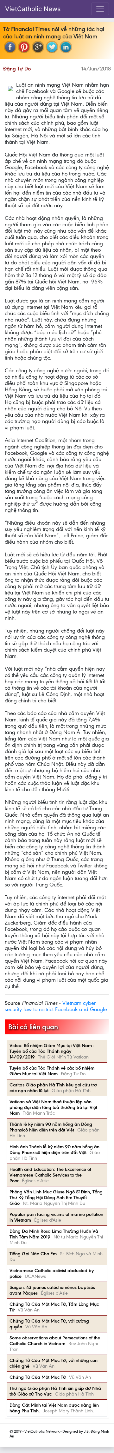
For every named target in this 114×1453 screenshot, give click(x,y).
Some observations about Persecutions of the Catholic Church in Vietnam (55, 1340)
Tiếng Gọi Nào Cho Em (33, 1254)
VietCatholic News (32, 9)
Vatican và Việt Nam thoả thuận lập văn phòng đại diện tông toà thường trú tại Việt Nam (53, 1107)
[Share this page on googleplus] (38, 47)
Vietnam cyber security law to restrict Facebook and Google (56, 1006)
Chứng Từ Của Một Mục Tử (38, 1377)
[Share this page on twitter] (52, 47)
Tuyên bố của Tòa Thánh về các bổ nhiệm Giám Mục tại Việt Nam (52, 1071)
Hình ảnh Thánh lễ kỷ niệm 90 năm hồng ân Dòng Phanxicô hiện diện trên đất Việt (54, 1149)
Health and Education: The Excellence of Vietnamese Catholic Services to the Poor (50, 1175)
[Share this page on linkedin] (66, 47)
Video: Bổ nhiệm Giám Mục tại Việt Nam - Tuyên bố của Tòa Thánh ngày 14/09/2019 (52, 1051)
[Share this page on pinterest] (24, 47)
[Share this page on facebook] (10, 47)
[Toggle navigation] (100, 9)
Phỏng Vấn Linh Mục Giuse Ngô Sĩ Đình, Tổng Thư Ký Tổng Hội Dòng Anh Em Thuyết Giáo (56, 1197)
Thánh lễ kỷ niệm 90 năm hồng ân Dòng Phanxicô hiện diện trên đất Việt (51, 1127)
